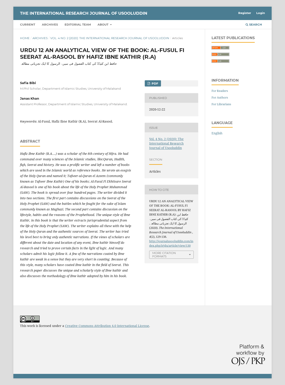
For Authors (220, 97)
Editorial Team (78, 24)
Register (244, 13)
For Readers (220, 91)
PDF (154, 83)
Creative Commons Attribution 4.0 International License (107, 326)
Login (260, 13)
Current (27, 24)
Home (25, 38)
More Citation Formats (164, 254)
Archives (50, 24)
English (217, 133)
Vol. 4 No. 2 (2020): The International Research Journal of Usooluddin (109, 38)
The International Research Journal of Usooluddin (83, 13)
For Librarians (221, 104)
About (103, 24)
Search (255, 24)
